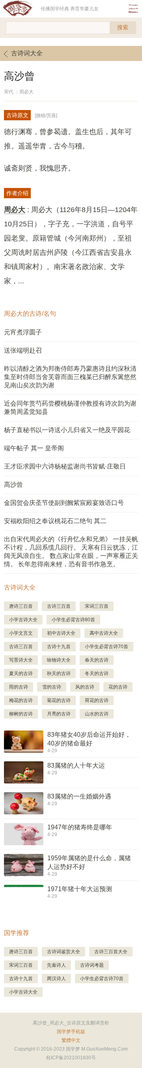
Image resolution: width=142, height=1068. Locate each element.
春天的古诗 (96, 660)
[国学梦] (20, 8)
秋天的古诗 (59, 673)
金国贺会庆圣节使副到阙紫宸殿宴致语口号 (64, 502)
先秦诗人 (56, 965)
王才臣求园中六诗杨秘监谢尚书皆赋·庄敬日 (65, 466)
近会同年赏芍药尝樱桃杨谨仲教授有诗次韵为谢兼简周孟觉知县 (70, 407)
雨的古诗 (18, 687)
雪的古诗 (51, 687)
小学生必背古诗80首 (73, 619)
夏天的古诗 (21, 673)
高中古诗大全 (104, 633)
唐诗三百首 (21, 606)
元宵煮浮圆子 (23, 332)
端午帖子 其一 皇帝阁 (34, 448)
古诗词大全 (27, 53)
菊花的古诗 (59, 700)
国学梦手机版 (71, 1031)
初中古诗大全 (61, 633)
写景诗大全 (21, 660)
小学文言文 (21, 633)
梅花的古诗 (21, 700)
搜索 (122, 27)
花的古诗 (117, 687)
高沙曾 (13, 484)
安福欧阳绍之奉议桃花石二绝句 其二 (55, 521)
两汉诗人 (56, 978)
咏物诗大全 (59, 660)
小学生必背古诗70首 (106, 646)
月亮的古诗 (59, 714)
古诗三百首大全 (110, 951)
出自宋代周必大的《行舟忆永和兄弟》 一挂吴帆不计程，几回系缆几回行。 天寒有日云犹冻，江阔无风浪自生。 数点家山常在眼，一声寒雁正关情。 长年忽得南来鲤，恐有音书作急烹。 (71, 551)
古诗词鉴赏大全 (63, 951)
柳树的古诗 (21, 714)
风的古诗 (84, 687)
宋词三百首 (96, 606)
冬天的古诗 (96, 673)
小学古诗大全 (23, 619)
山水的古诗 (96, 714)
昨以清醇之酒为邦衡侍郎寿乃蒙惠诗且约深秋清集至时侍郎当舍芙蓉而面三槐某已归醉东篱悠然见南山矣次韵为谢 (70, 377)
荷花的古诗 (96, 700)
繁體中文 (71, 1040)
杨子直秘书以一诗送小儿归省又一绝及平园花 (67, 430)
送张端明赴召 (23, 350)
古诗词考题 (92, 965)
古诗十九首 (59, 646)
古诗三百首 (59, 606)
